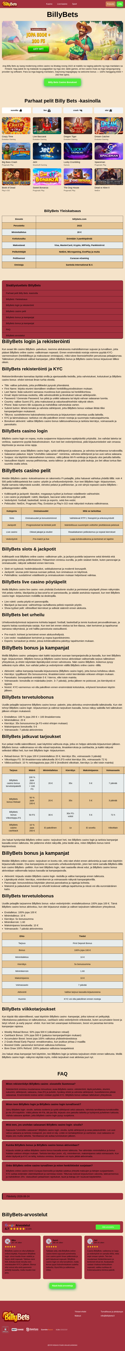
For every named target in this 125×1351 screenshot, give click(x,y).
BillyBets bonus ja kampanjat (20, 317)
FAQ (8, 329)
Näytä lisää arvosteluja (62, 1286)
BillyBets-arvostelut (15, 335)
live (45, 110)
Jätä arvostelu (108, 1227)
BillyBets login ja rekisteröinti (20, 305)
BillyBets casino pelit (16, 311)
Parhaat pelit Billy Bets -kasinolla (22, 293)
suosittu (14, 110)
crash (75, 110)
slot (106, 110)
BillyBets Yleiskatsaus (16, 299)
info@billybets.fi (108, 1316)
